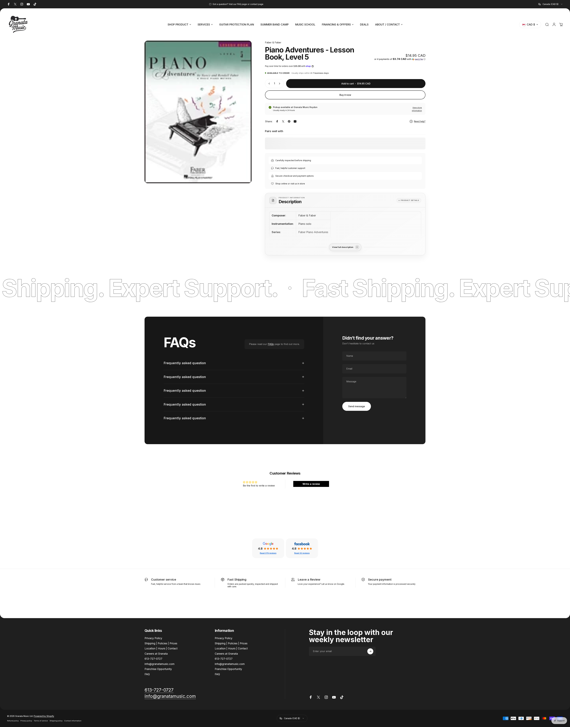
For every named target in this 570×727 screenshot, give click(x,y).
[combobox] (550, 4)
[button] (399, 59)
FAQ (147, 674)
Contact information (72, 721)
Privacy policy (26, 721)
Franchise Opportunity (158, 669)
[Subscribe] (370, 651)
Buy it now (345, 94)
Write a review (311, 483)
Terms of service (41, 721)
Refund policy (13, 721)
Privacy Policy (153, 638)
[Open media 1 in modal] (198, 112)
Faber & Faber (273, 42)
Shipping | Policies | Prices (161, 643)
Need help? (419, 121)
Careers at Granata (156, 653)
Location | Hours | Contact (161, 648)
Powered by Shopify (44, 716)
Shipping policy (56, 721)
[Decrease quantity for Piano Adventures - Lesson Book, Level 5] (268, 83)
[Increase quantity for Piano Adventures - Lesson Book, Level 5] (280, 83)
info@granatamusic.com (160, 663)
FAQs (271, 344)
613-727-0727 (153, 658)
